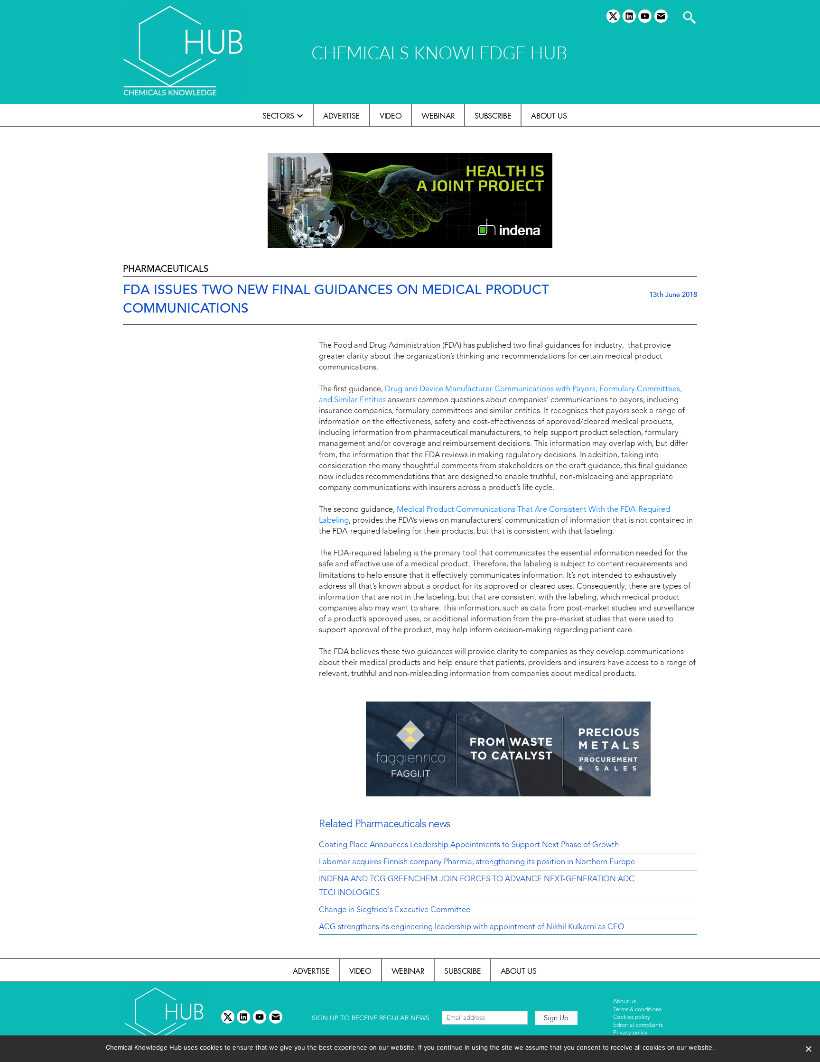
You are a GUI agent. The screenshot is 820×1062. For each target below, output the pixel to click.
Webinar (438, 115)
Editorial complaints (638, 1025)
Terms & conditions (637, 1010)
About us (549, 115)
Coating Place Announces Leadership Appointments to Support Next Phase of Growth (469, 845)
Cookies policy (631, 1017)
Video (390, 115)
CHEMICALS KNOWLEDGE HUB (439, 52)
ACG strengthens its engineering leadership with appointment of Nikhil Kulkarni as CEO (471, 927)
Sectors (278, 115)
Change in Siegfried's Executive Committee (394, 910)
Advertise (341, 115)
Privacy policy (630, 1033)
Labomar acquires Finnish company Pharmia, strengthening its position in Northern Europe (477, 862)
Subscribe (493, 115)
